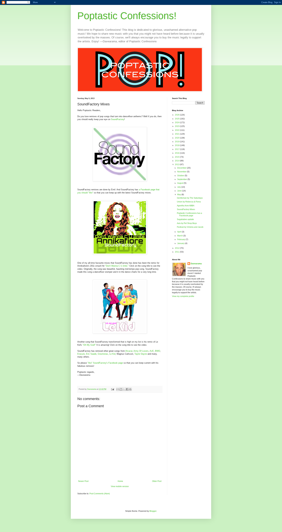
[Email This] (117, 389)
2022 (177, 130)
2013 (177, 164)
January (181, 243)
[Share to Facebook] (127, 389)
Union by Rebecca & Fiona (189, 202)
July (179, 187)
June (179, 191)
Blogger (152, 511)
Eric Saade (91, 354)
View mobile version (120, 486)
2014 (177, 161)
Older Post (156, 481)
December (182, 168)
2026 (177, 115)
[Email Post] (112, 389)
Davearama (196, 263)
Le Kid (112, 354)
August (180, 183)
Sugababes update (185, 219)
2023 (177, 126)
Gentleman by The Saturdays (190, 198)
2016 (177, 153)
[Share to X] (124, 389)
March (180, 236)
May (179, 194)
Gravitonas (103, 354)
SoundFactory (117, 119)
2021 (177, 134)
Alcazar (128, 351)
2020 (177, 138)
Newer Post (83, 481)
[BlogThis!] (121, 389)
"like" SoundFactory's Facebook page (105, 363)
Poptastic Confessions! (127, 15)
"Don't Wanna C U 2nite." (117, 266)
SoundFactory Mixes (186, 209)
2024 (177, 122)
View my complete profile (183, 296)
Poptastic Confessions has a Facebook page (189, 214)
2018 (177, 145)
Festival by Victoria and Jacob (190, 227)
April (179, 232)
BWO (157, 351)
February (181, 239)
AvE (152, 351)
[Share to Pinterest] (130, 389)
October (181, 175)
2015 (177, 157)
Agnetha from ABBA (185, 206)
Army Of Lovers (141, 351)
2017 (177, 149)
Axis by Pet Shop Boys (187, 223)
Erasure (81, 354)
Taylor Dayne (140, 354)
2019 (177, 141)
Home (120, 481)
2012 (177, 248)
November (182, 172)
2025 (177, 119)
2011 (177, 252)
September (182, 179)
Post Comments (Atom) (99, 493)
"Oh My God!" (89, 345)
